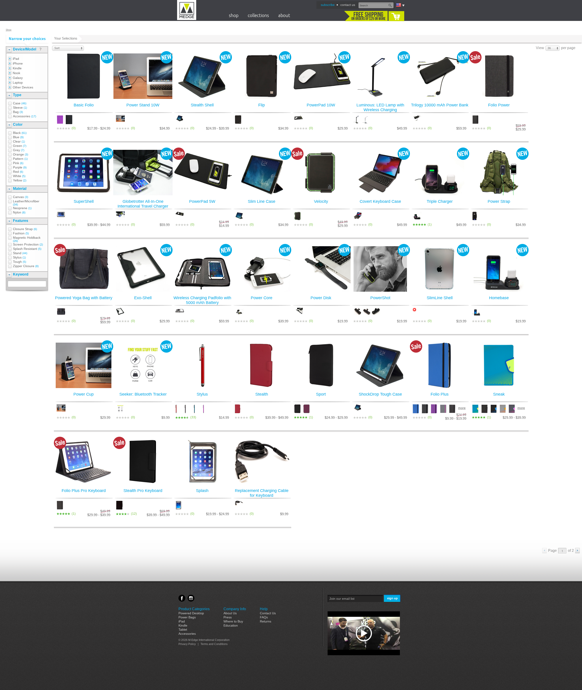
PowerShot (380, 298)
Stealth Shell (202, 105)
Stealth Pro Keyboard (142, 490)
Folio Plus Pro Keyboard (84, 490)
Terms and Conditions (214, 644)
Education (230, 625)
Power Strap (499, 201)
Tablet (182, 629)
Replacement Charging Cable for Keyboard (261, 493)
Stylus (202, 394)
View (540, 48)
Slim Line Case (261, 201)
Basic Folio (84, 105)
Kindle (182, 625)
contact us (347, 5)
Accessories (187, 633)
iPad (181, 621)
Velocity (321, 201)
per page (568, 48)
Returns (265, 621)
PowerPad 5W (202, 201)
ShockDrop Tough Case (380, 394)
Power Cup (83, 394)
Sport (321, 394)
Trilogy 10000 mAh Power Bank (439, 105)
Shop (8, 29)
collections (258, 15)
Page (552, 550)
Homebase (499, 298)
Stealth (261, 394)
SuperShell (84, 201)
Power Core (261, 298)
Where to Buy (233, 621)
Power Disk (321, 298)
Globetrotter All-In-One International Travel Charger (143, 203)
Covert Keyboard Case (380, 201)
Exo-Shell (143, 298)
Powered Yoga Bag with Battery (83, 298)
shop (233, 15)
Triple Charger (440, 201)
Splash (202, 490)
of (571, 550)
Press (227, 617)
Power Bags (187, 617)
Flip (261, 105)
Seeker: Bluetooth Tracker (143, 394)
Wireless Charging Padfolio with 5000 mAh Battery (202, 300)
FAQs (264, 617)
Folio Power (499, 105)
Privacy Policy (187, 644)
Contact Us (268, 613)
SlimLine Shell (440, 298)
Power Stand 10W (142, 105)
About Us (230, 613)
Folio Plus (440, 394)
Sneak (499, 394)
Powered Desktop (191, 613)
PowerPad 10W (321, 105)
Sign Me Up (392, 598)
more (461, 408)
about (284, 15)
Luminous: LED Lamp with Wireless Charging (380, 107)
